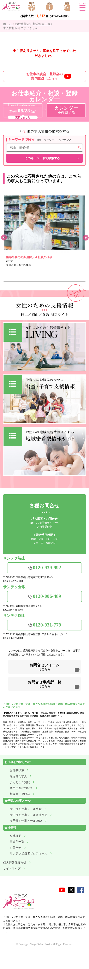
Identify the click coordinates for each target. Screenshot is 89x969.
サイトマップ (11, 868)
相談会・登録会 (20, 794)
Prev (3, 237)
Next (85, 237)
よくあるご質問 (20, 782)
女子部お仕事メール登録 (26, 809)
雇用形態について (21, 788)
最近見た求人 (18, 776)
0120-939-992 (47, 567)
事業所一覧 (17, 841)
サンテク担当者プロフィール (28, 853)
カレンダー (66, 110)
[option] (44, 236)
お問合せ (15, 847)
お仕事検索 (17, 770)
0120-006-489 (47, 596)
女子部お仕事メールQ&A (26, 820)
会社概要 (15, 835)
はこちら (44, 76)
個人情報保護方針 (14, 862)
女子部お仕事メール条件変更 (28, 815)
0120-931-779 (47, 625)
